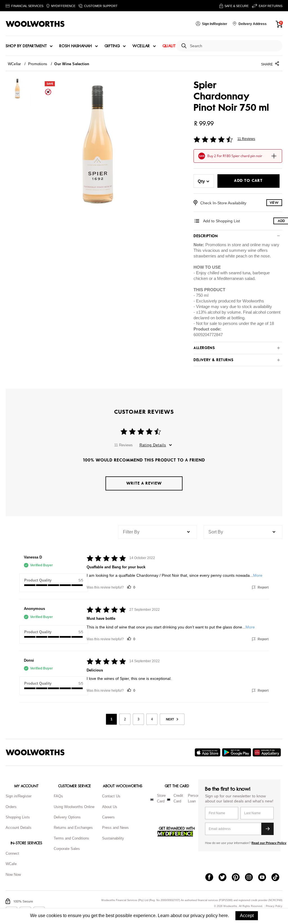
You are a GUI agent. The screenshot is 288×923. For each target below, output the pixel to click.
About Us (109, 807)
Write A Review (144, 483)
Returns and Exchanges (73, 827)
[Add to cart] (274, 156)
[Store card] (152, 799)
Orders (11, 807)
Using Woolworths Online (74, 807)
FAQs (58, 796)
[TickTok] (278, 877)
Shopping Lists (18, 817)
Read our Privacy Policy (268, 843)
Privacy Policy (274, 906)
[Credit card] (168, 799)
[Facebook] (212, 877)
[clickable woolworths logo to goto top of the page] (35, 752)
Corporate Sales (67, 849)
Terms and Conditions (71, 838)
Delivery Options (67, 817)
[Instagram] (251, 877)
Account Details (19, 827)
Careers (108, 817)
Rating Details (153, 445)
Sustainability (113, 838)
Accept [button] (247, 915)
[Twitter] (225, 877)
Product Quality (37, 580)
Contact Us (111, 796)
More (257, 575)
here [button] (223, 915)
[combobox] (234, 46)
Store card (161, 798)
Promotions (37, 64)
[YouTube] (264, 877)
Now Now (13, 874)
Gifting (112, 46)
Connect (12, 853)
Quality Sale (175, 46)
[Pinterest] (238, 877)
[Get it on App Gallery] (267, 752)
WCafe (11, 864)
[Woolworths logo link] (35, 24)
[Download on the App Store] (208, 752)
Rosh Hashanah (75, 46)
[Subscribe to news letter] (267, 829)
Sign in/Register (19, 796)
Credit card (178, 798)
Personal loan (195, 798)
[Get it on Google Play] (237, 752)
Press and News (115, 827)
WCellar (141, 46)
